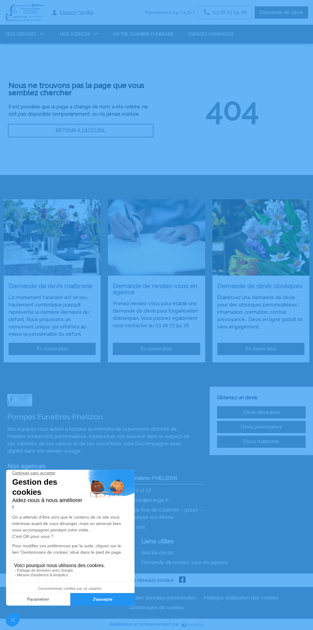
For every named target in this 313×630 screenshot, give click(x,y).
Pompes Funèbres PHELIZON (143, 478)
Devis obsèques (261, 412)
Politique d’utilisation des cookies (241, 598)
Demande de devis (281, 12)
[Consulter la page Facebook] (182, 580)
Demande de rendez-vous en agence (184, 562)
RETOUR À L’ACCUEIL (81, 130)
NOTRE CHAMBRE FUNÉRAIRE (143, 34)
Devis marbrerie (261, 441)
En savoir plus (52, 348)
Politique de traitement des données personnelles (138, 598)
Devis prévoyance (261, 427)
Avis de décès (157, 553)
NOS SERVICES (21, 34)
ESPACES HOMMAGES (211, 34)
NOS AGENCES (75, 34)
